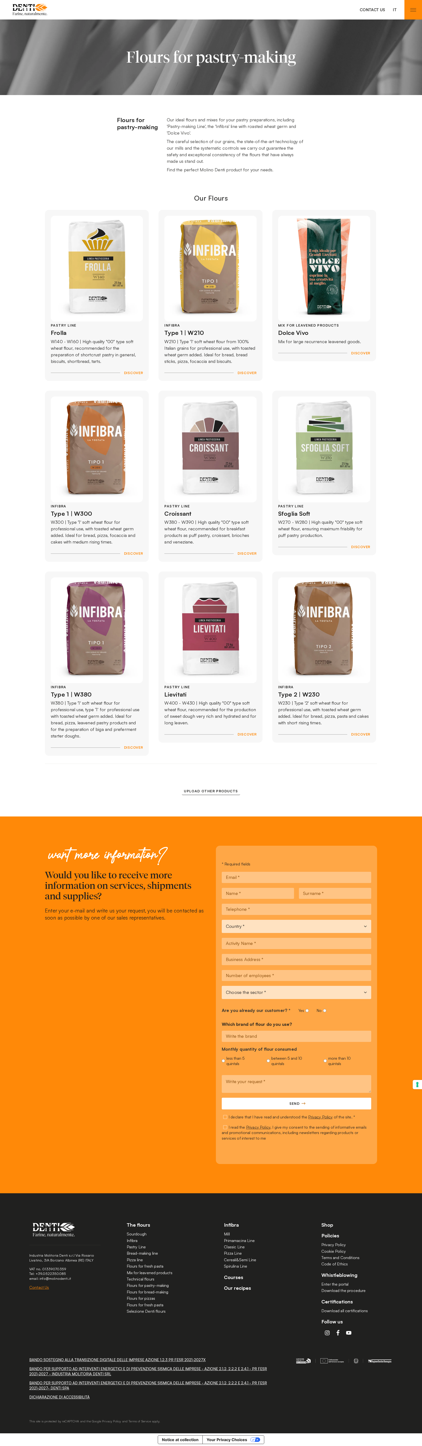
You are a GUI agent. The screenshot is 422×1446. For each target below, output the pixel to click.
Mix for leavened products (149, 1272)
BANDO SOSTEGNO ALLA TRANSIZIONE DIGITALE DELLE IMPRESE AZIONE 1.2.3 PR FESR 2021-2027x (117, 1360)
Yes (301, 1010)
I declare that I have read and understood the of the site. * (292, 1117)
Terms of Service (139, 1421)
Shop (327, 1225)
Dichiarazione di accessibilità (59, 1397)
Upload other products (211, 791)
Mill (227, 1234)
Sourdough (137, 1234)
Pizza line (135, 1259)
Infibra (132, 1240)
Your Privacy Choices (227, 1439)
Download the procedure (343, 1290)
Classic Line (234, 1246)
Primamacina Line (239, 1240)
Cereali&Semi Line (240, 1259)
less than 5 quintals (235, 1061)
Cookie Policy (333, 1251)
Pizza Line (233, 1253)
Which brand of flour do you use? (257, 1024)
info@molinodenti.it (55, 1278)
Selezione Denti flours (146, 1311)
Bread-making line (142, 1253)
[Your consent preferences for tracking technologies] (417, 1084)
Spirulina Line (235, 1266)
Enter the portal (335, 1284)
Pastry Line (136, 1246)
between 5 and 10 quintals (286, 1061)
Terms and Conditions (340, 1257)
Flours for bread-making (148, 1292)
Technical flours (140, 1279)
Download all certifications (344, 1310)
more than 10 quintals (339, 1061)
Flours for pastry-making (148, 1285)
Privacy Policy (320, 1117)
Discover (133, 373)
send (294, 1103)
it (395, 9)
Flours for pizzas (141, 1298)
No (319, 1010)
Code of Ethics (334, 1264)
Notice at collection (180, 1439)
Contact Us (372, 9)
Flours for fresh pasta (145, 1266)
